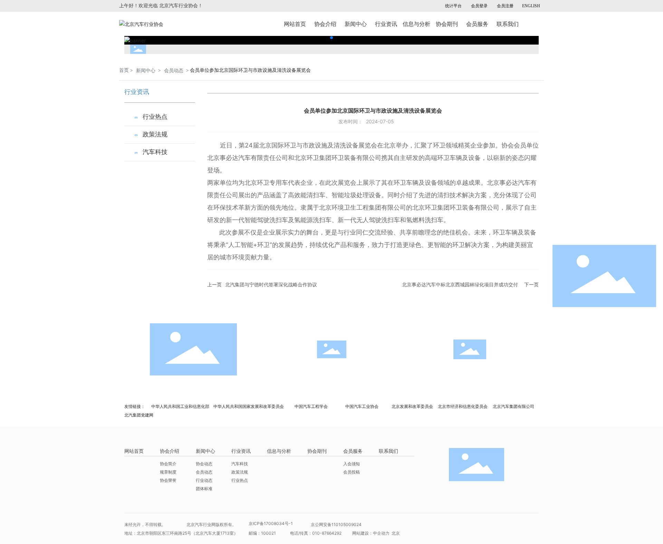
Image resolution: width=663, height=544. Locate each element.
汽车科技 (155, 152)
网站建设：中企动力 (371, 533)
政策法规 (155, 134)
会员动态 (173, 70)
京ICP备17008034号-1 (271, 523)
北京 (396, 533)
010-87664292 (327, 533)
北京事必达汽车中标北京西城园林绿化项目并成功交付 (460, 284)
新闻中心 (145, 70)
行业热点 (155, 116)
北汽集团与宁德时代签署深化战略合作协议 (271, 284)
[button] (331, 37)
